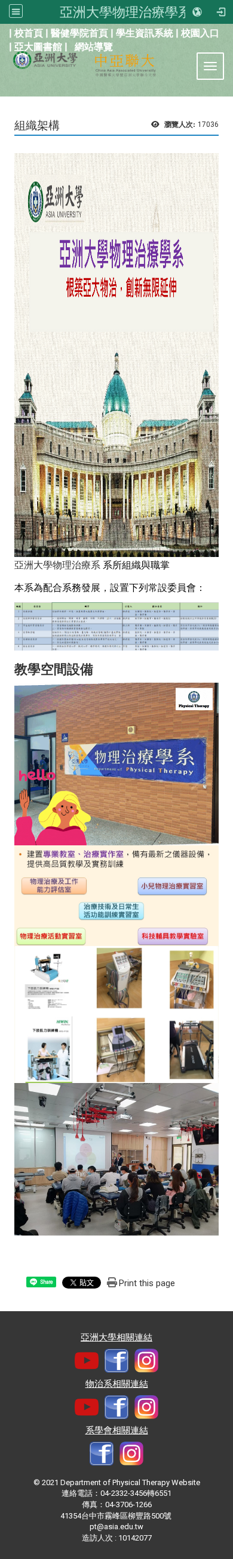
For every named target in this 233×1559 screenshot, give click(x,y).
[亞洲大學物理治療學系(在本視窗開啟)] (40, 58)
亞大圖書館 (38, 46)
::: (2, 31)
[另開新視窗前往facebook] (116, 1360)
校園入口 (200, 33)
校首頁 (28, 33)
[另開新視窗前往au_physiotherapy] (131, 1453)
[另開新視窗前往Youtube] (87, 1360)
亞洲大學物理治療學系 (125, 12)
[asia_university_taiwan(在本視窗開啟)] (146, 1360)
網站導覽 (94, 46)
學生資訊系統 (144, 33)
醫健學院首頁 (79, 33)
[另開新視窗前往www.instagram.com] (146, 1406)
